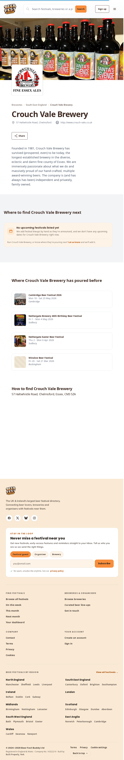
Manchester (12, 684)
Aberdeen (107, 709)
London (70, 692)
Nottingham (28, 709)
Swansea (20, 733)
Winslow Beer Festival (41, 357)
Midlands (12, 704)
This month (12, 610)
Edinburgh (71, 709)
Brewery (56, 554)
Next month (13, 616)
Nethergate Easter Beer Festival (46, 336)
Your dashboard (15, 622)
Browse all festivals (17, 599)
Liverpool (47, 684)
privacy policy (57, 571)
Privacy (10, 649)
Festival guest (20, 554)
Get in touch (72, 610)
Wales (10, 729)
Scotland (71, 704)
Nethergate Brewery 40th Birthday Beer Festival (55, 315)
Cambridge (100, 721)
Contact (10, 637)
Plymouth (18, 721)
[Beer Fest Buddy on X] (17, 518)
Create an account (75, 637)
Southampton (109, 684)
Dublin (19, 696)
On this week (13, 604)
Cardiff (9, 733)
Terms (9, 643)
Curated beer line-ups (77, 604)
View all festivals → (107, 672)
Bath (8, 721)
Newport (32, 733)
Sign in (68, 643)
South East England (36, 104)
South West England (19, 716)
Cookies (10, 655)
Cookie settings (99, 747)
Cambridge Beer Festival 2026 (45, 295)
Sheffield (26, 684)
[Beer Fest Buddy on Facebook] (9, 518)
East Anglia (72, 716)
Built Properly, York (15, 754)
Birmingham (12, 709)
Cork (27, 696)
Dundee (95, 709)
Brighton (95, 684)
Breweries (17, 104)
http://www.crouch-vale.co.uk (76, 122)
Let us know (74, 242)
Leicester (42, 709)
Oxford (84, 684)
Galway (36, 696)
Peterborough (84, 721)
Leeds (36, 684)
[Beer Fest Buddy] (11, 490)
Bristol (29, 721)
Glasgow (83, 709)
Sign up (102, 8)
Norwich (69, 721)
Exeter (38, 721)
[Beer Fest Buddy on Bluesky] (26, 518)
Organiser (40, 554)
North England (15, 679)
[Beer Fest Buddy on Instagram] (34, 518)
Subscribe (104, 563)
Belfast (9, 696)
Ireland (10, 692)
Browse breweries (75, 599)
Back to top (79, 753)
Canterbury (71, 684)
